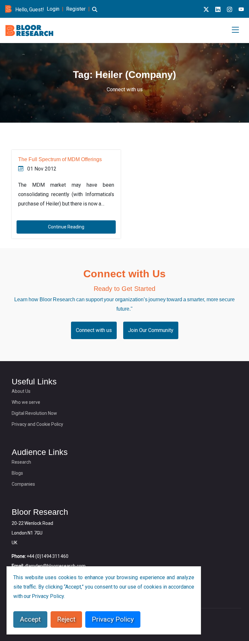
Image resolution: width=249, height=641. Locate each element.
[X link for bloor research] (206, 9)
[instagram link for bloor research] (229, 9)
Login (53, 9)
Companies (23, 484)
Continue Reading (66, 226)
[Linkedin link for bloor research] (218, 9)
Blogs (17, 473)
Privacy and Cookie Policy (37, 424)
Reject (66, 619)
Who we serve (26, 402)
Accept (30, 619)
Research (21, 462)
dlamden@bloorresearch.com (55, 566)
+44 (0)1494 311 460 (47, 556)
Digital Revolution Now (34, 413)
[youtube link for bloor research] (241, 9)
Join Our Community (150, 330)
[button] (94, 13)
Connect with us (125, 89)
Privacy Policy (113, 619)
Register (76, 9)
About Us (21, 391)
